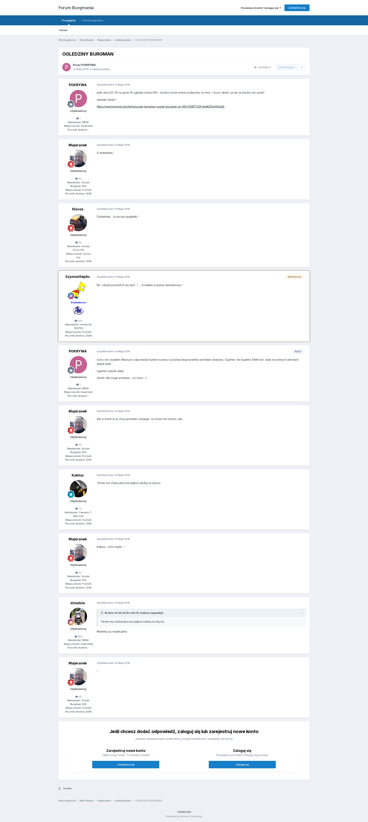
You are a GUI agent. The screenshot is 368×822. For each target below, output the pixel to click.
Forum (63, 30)
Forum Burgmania (76, 7)
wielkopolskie (101, 69)
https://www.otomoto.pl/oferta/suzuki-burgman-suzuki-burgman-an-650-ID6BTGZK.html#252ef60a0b (160, 106)
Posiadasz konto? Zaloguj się (260, 7)
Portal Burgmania (92, 20)
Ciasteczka (184, 811)
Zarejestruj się (297, 7)
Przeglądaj (69, 20)
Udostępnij (263, 67)
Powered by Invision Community (184, 816)
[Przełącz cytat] (102, 612)
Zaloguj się (242, 764)
